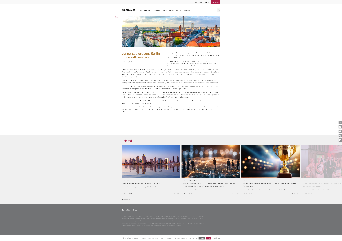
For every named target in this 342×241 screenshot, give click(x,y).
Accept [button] (202, 238)
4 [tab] (128, 199)
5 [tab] (129, 199)
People (140, 10)
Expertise (147, 10)
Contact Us (215, 2)
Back (117, 17)
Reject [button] (208, 238)
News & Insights (185, 10)
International (156, 10)
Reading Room (173, 10)
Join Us (207, 2)
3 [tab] (126, 199)
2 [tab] (124, 199)
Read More (216, 238)
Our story (164, 10)
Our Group (198, 2)
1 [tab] (122, 199)
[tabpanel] (151, 170)
